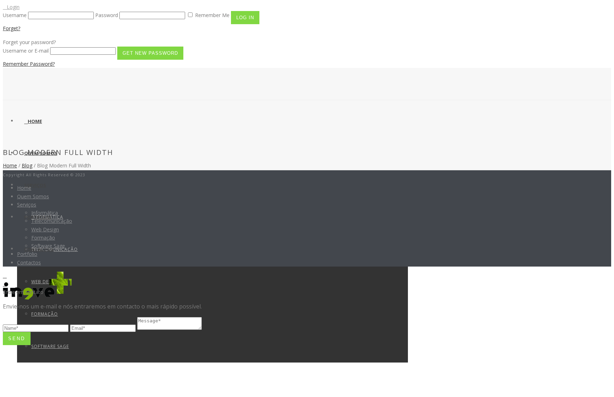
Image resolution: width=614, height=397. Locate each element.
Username (15, 15)
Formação (44, 314)
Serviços (35, 185)
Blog (27, 165)
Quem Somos (33, 196)
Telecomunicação (51, 221)
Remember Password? (29, 63)
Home (35, 121)
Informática (44, 212)
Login (13, 7)
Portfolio (27, 254)
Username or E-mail (26, 50)
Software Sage (50, 346)
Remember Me (212, 15)
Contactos (29, 262)
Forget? (11, 28)
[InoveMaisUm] (39, 299)
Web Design (45, 229)
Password (106, 15)
